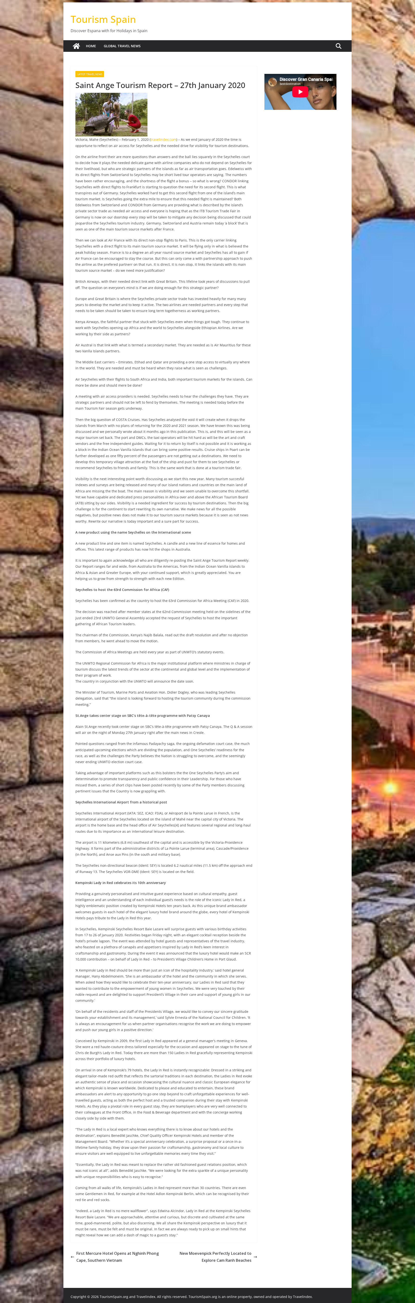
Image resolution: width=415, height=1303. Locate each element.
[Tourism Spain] (76, 46)
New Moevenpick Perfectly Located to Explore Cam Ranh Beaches (215, 1257)
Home (91, 46)
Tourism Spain (103, 19)
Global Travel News (122, 46)
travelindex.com (163, 139)
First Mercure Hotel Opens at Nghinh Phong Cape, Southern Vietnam (117, 1257)
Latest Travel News (89, 74)
